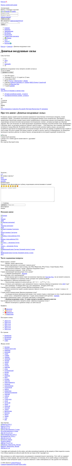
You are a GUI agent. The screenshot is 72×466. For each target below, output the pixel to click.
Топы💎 (7, 41)
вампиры (7, 350)
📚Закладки (8, 309)
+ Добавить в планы (7, 72)
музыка (6, 379)
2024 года (7, 329)
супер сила (7, 399)
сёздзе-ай (7, 402)
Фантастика (18, 80)
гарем (6, 353)
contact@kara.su (16, 462)
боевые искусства (10, 348)
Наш (4, 178)
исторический (9, 370)
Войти (3, 24)
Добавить (4, 205)
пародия (7, 381)
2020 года (7, 322)
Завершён (7, 64)
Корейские (7, 335)
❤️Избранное (8, 312)
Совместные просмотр (11, 36)
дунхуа (6, 365)
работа (6, 389)
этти (5, 418)
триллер (7, 408)
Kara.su (3, 46)
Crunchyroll (42, 82)
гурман (6, 355)
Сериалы (9, 46)
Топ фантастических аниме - (16, 95)
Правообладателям (12, 464)
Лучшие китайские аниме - (16, 94)
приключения (8, 386)
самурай (7, 394)
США (6, 340)
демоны (6, 357)
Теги (6, 40)
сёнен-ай (7, 406)
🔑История (8, 311)
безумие (7, 347)
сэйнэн (6, 396)
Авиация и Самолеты (12, 109)
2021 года (7, 324)
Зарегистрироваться (16, 20)
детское (6, 360)
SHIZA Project (33, 82)
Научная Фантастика (32, 109)
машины (7, 375)
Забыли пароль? (6, 17)
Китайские (7, 337)
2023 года (7, 327)
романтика (7, 391)
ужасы (6, 409)
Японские (7, 339)
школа (6, 414)
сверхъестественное (10, 392)
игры (6, 369)
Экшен (25, 80)
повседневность (9, 382)
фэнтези (7, 413)
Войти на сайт (5, 19)
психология (8, 387)
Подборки (7, 33)
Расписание (8, 34)
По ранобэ (22, 109)
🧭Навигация (8, 314)
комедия (7, 367)
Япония (24, 273)
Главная (7, 28)
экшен (6, 416)
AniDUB (13, 82)
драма (6, 364)
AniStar (26, 82)
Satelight (12, 86)
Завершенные (8, 31)
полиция (7, 384)
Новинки (7, 29)
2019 (6, 60)
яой (5, 419)
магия (6, 374)
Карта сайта (22, 464)
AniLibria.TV (20, 82)
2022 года (7, 326)
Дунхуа (10, 80)
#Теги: (3, 109)
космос (6, 372)
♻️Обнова (7, 38)
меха (6, 377)
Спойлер (6, 203)
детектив (7, 359)
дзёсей (6, 362)
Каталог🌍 (8, 43)
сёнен (6, 404)
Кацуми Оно (15, 84)
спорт (6, 397)
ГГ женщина (44, 109)
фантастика (8, 411)
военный (7, 352)
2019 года (7, 320)
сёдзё (6, 401)
